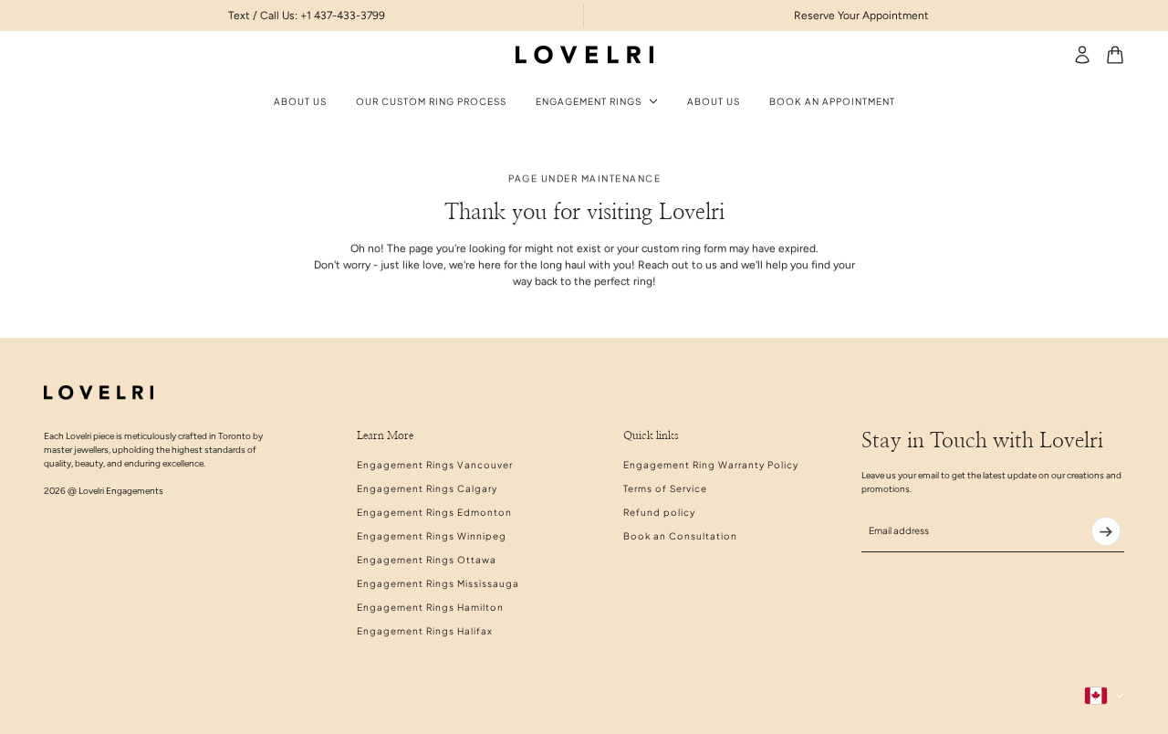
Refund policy (659, 512)
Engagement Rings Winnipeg (431, 535)
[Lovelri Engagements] (584, 55)
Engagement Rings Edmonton (434, 512)
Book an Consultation (680, 535)
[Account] (1082, 55)
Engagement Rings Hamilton (430, 607)
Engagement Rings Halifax (425, 630)
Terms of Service (665, 488)
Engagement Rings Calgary (427, 488)
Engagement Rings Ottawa (426, 559)
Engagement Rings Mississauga (438, 583)
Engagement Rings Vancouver (435, 464)
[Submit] (1106, 531)
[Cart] (1115, 55)
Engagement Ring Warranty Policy (710, 464)
